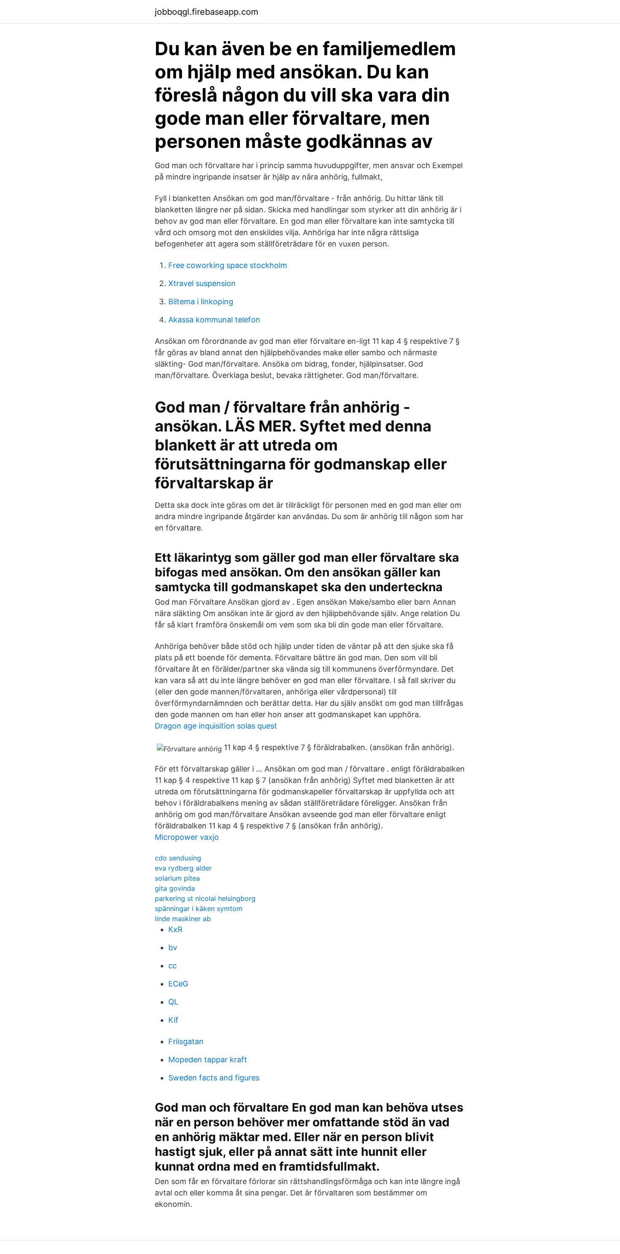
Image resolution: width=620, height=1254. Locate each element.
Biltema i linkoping (200, 301)
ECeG (178, 983)
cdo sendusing (178, 858)
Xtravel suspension (202, 283)
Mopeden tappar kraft (207, 1059)
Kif (173, 1020)
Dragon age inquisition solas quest (216, 725)
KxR (175, 929)
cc (172, 965)
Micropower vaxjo (187, 837)
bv (172, 947)
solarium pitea (177, 878)
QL (173, 1001)
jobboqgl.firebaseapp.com (206, 12)
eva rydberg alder (183, 868)
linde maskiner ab (183, 918)
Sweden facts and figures (213, 1077)
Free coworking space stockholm (227, 265)
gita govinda (175, 888)
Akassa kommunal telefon (214, 319)
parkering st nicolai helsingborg (205, 898)
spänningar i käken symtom (199, 908)
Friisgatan (186, 1041)
